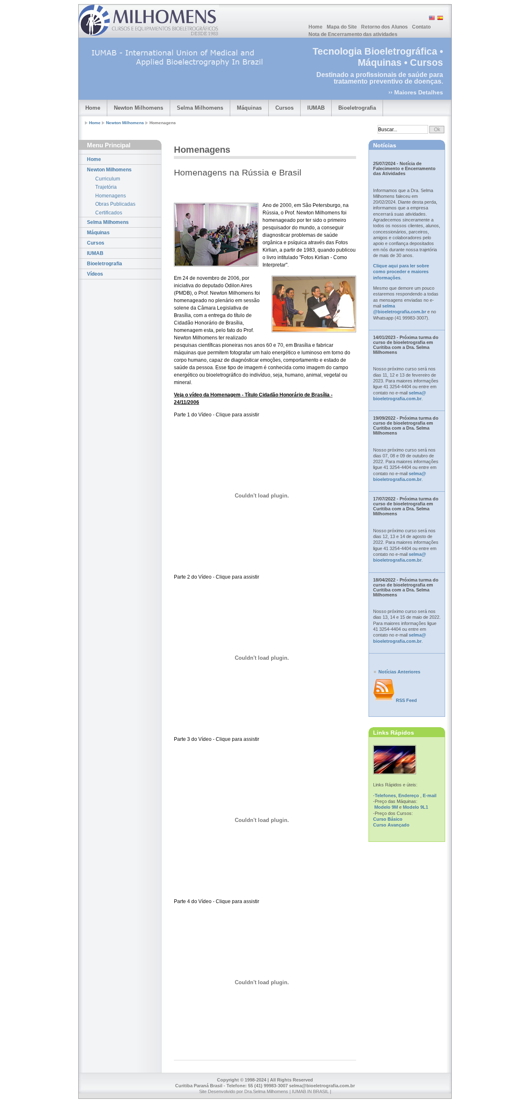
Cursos (284, 108)
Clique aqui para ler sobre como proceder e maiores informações (401, 271)
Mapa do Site (342, 27)
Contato (421, 27)
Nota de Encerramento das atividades (353, 34)
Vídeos (95, 274)
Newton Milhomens (138, 108)
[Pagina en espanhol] (439, 19)
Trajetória (106, 187)
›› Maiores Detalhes (415, 92)
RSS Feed (406, 700)
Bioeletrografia (357, 108)
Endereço (408, 795)
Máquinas (249, 108)
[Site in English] (431, 19)
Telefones (385, 795)
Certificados (108, 213)
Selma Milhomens (200, 108)
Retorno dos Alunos (384, 27)
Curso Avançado (391, 824)
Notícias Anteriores (399, 671)
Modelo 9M (386, 807)
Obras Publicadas (115, 204)
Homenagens (110, 196)
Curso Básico (387, 819)
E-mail (429, 795)
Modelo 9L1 (415, 807)
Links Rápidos (393, 732)
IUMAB (316, 108)
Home (315, 27)
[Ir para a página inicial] (149, 20)
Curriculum (107, 179)
